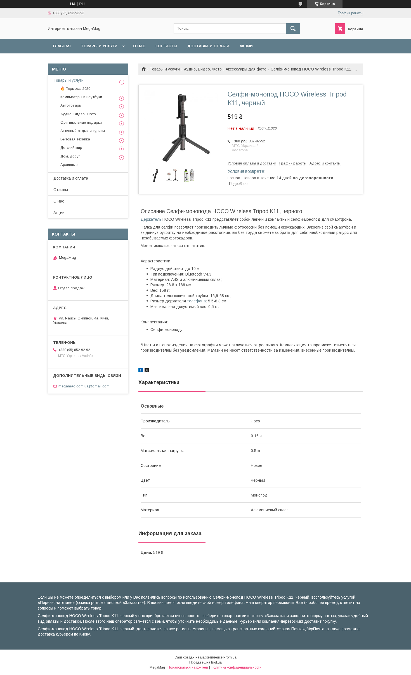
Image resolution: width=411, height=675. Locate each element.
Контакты (166, 46)
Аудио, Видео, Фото (203, 69)
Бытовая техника (75, 139)
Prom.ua (230, 657)
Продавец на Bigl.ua (205, 662)
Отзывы (60, 189)
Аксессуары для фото (246, 69)
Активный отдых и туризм (82, 131)
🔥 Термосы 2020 (75, 88)
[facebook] (140, 371)
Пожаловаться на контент (187, 667)
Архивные (68, 165)
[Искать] (293, 28)
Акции (246, 46)
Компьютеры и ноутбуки (81, 97)
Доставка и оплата (208, 46)
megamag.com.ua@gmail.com (84, 386)
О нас (139, 46)
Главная (62, 46)
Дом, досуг (70, 156)
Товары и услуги (99, 46)
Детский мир (71, 147)
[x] (147, 371)
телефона (196, 301)
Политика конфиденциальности (236, 667)
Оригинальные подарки (81, 122)
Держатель (151, 219)
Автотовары (71, 105)
